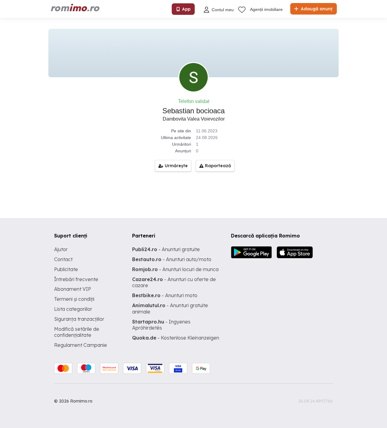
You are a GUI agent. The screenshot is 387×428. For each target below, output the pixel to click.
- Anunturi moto (164, 295)
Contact (63, 259)
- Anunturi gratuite (166, 249)
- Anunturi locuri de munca (175, 269)
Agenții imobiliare (266, 9)
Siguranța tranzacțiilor (79, 319)
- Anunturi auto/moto (171, 259)
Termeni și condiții (74, 299)
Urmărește (176, 165)
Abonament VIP (72, 289)
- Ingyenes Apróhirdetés (161, 325)
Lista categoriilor (73, 309)
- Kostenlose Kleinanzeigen (175, 338)
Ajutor (61, 249)
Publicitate (66, 269)
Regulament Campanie (80, 345)
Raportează (218, 165)
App (186, 9)
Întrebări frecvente (76, 279)
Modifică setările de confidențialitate (76, 332)
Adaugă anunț (316, 9)
